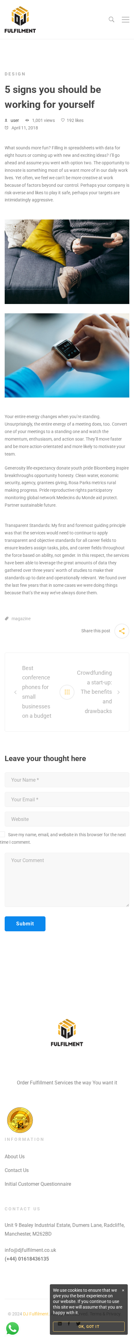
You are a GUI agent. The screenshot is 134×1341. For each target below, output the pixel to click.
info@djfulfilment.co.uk (30, 1250)
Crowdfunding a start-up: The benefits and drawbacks (94, 691)
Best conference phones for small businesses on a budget (36, 692)
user (15, 120)
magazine (21, 618)
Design (15, 73)
